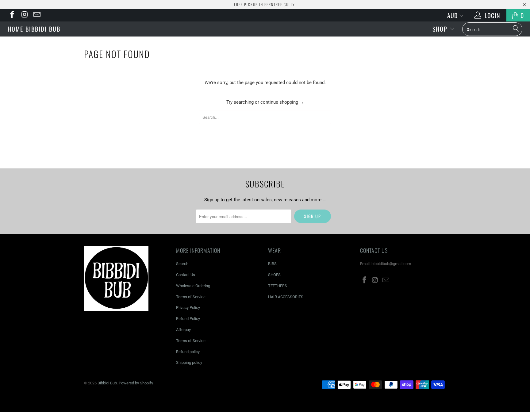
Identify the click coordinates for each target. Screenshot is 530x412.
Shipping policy (189, 362)
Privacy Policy (188, 307)
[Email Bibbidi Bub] (36, 15)
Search (182, 263)
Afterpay (183, 329)
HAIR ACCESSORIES (285, 297)
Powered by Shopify (136, 383)
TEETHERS (277, 285)
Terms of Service (190, 297)
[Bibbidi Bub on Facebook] (12, 15)
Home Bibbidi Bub (34, 28)
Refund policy (188, 351)
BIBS (272, 263)
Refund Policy (188, 318)
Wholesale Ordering (193, 285)
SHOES (274, 274)
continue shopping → (282, 102)
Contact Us (185, 274)
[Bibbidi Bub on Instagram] (24, 15)
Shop (441, 28)
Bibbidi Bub (265, 28)
